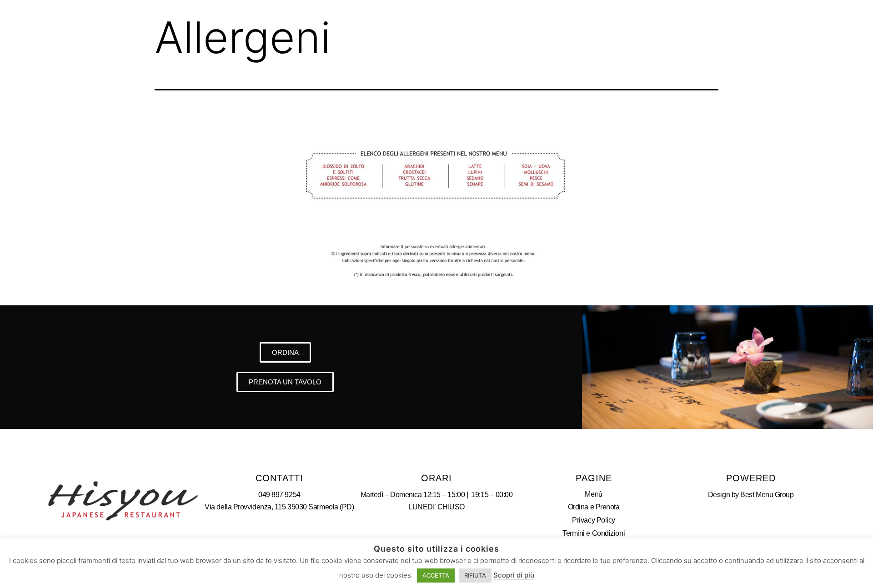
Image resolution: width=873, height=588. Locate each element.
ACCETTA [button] (435, 575)
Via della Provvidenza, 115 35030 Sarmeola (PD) (279, 507)
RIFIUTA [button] (475, 575)
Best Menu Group (766, 494)
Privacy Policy (593, 520)
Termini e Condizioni (593, 533)
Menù (593, 494)
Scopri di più (513, 575)
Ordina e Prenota (594, 507)
